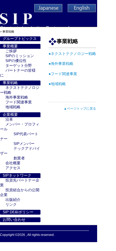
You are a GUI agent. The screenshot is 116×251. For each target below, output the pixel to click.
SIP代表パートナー (19, 136)
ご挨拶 (11, 51)
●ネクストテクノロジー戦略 (72, 53)
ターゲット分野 (18, 66)
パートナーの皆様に (18, 72)
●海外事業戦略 (61, 63)
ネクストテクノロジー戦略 (19, 90)
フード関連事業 (18, 102)
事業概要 (10, 46)
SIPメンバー (24, 144)
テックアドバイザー (20, 151)
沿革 (9, 119)
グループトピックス (20, 39)
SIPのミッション (19, 56)
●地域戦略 (57, 84)
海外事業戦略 (16, 97)
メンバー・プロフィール (19, 126)
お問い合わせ (14, 220)
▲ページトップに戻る (80, 108)
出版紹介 (13, 200)
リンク (11, 205)
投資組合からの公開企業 (19, 192)
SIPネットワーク (17, 175)
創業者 (19, 158)
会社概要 (13, 163)
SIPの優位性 (15, 61)
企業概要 (10, 115)
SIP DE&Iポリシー (18, 212)
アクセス (13, 168)
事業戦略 (10, 83)
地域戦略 (13, 107)
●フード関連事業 (63, 74)
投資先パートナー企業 (19, 182)
